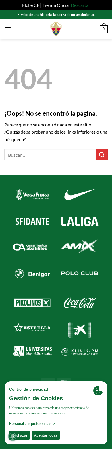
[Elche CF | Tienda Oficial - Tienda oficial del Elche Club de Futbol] (56, 29)
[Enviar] (102, 154)
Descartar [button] (80, 5)
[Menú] (7, 29)
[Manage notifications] (12, 436)
